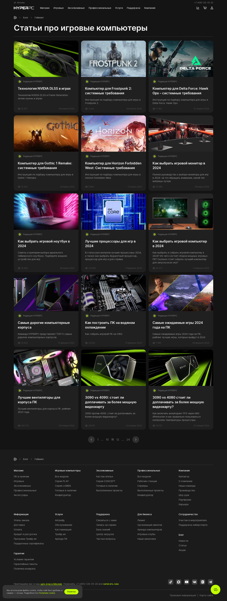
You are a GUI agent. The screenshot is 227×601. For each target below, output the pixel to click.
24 (128, 439)
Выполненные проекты (109, 490)
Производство (187, 490)
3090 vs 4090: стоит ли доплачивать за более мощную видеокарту (110, 402)
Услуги (59, 514)
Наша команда (187, 485)
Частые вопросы (105, 538)
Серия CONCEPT (105, 481)
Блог (25, 17)
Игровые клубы (146, 534)
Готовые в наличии (65, 490)
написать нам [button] (111, 583)
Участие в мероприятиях (193, 520)
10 (107, 439)
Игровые (19, 481)
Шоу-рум (184, 495)
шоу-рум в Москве (51, 583)
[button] (19, 2)
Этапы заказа (21, 520)
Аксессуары (21, 495)
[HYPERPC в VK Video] (202, 581)
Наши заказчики (146, 538)
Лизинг (141, 520)
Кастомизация (63, 529)
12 (117, 439)
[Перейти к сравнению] (198, 8)
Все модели (61, 476)
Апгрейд (59, 520)
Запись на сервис (106, 524)
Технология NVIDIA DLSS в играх (44, 88)
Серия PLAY (62, 481)
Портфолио (185, 499)
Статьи (182, 545)
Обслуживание (63, 524)
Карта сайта (206, 595)
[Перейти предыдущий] (92, 439)
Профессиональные (25, 490)
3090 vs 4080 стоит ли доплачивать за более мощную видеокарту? (178, 402)
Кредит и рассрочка (25, 534)
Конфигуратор (63, 495)
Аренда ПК (61, 538)
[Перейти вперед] (135, 439)
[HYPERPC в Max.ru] (178, 581)
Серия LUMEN (63, 485)
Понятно (71, 591)
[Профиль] (212, 8)
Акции (182, 550)
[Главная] (15, 17)
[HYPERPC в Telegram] (210, 581)
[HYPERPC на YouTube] (186, 581)
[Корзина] (205, 8)
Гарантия (19, 553)
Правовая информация (183, 595)
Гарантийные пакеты (26, 564)
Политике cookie (47, 593)
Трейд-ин (60, 534)
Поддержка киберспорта (193, 524)
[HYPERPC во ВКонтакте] (194, 581)
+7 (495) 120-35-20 (203, 2)
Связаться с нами (106, 520)
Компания (184, 470)
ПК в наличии (21, 476)
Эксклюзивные (22, 485)
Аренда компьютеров (149, 529)
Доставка (19, 524)
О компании (185, 481)
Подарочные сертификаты (29, 543)
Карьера (183, 504)
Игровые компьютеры (68, 470)
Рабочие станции (147, 481)
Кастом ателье (104, 476)
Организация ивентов (149, 524)
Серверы (142, 485)
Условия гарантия (24, 559)
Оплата (18, 529)
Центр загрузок (105, 534)
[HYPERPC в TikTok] (170, 581)
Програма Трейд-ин (25, 538)
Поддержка (103, 514)
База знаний (103, 529)
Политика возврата (24, 568)
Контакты (184, 476)
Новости (183, 540)
